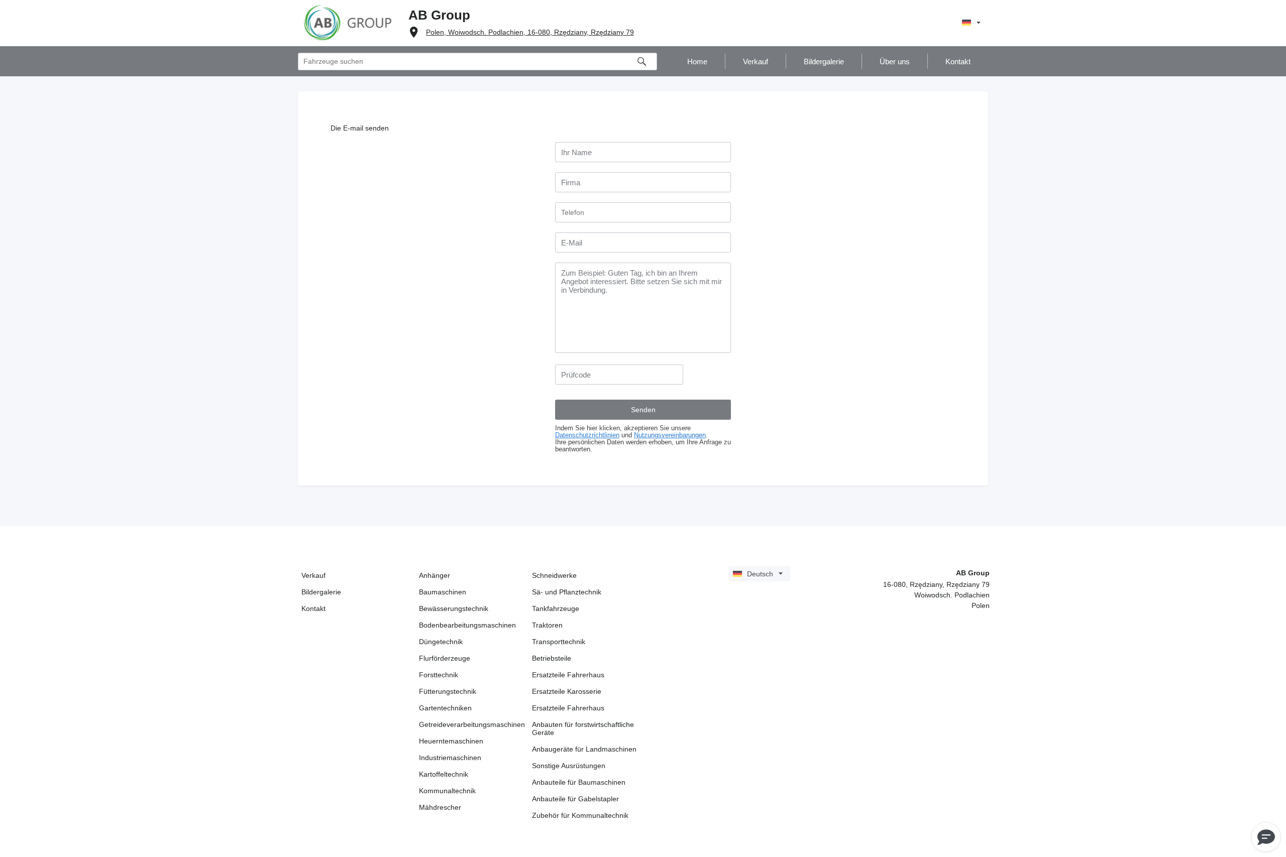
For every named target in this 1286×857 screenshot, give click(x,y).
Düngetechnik (441, 642)
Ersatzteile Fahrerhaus (568, 675)
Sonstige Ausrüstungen (568, 766)
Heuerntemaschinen (451, 741)
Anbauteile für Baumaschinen (578, 782)
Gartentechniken (445, 708)
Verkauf (313, 575)
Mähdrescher (440, 807)
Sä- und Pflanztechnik (566, 592)
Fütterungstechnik (447, 691)
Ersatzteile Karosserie (566, 691)
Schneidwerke (554, 575)
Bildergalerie (321, 592)
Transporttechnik (558, 642)
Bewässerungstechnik (453, 608)
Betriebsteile (551, 658)
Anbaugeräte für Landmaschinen (584, 749)
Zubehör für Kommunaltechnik (580, 815)
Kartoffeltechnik (443, 774)
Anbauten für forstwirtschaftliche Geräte (583, 728)
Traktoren (547, 625)
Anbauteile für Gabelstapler (575, 799)
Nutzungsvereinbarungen (670, 435)
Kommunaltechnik (447, 791)
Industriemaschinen (450, 758)
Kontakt (313, 608)
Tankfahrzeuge (555, 608)
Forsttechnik (438, 675)
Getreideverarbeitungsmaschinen (472, 724)
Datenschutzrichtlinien (587, 435)
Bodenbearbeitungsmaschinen (467, 625)
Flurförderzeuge (444, 658)
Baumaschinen (442, 592)
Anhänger (434, 575)
